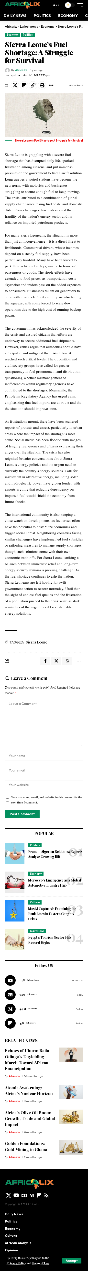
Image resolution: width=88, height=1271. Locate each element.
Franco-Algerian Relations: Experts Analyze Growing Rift (55, 854)
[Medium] (44, 1009)
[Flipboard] (44, 1023)
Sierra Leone (36, 642)
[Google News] (44, 994)
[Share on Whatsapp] (67, 661)
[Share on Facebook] (45, 661)
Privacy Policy (16, 1263)
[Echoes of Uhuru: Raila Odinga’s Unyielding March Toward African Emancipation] (71, 1055)
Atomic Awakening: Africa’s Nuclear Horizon (29, 1090)
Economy (13, 34)
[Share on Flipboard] (24, 85)
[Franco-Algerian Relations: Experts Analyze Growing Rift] (14, 853)
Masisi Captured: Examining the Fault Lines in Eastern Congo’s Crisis (52, 913)
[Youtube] (44, 980)
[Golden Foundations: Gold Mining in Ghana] (71, 1147)
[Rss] (46, 1195)
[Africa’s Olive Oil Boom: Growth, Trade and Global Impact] (71, 1117)
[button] (71, 1260)
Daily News (37, 931)
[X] (8, 1195)
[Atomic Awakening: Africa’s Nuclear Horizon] (71, 1092)
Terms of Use (40, 1263)
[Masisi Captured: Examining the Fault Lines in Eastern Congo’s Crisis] (14, 910)
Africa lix (21, 70)
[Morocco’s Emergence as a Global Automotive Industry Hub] (14, 882)
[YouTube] (16, 1195)
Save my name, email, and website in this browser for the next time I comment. (46, 799)
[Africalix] (22, 5)
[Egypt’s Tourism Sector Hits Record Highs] (14, 939)
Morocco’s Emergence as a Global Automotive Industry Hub (54, 883)
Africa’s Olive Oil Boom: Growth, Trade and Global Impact (30, 1118)
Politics (28, 34)
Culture (35, 902)
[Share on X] (15, 85)
